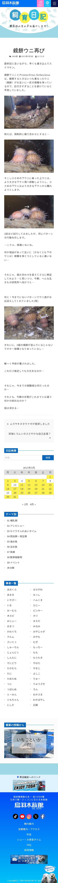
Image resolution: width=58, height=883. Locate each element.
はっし (36, 594)
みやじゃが (39, 631)
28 (43, 492)
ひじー (36, 605)
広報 (35, 705)
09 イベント (13, 562)
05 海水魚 (12, 541)
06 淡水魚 (12, 546)
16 (7, 488)
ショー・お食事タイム (29, 839)
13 (36, 484)
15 (50, 484)
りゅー (36, 678)
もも (35, 652)
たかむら (12, 668)
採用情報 (29, 850)
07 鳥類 (11, 552)
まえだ (36, 621)
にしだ (10, 705)
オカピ (10, 615)
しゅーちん (13, 647)
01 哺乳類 (12, 520)
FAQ (29, 844)
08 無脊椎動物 (14, 557)
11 (22, 484)
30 (7, 496)
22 (50, 488)
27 (36, 492)
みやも (36, 636)
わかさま (38, 694)
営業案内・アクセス (29, 829)
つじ (9, 684)
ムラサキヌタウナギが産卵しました (30, 423)
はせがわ (38, 589)
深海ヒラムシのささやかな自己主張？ (29, 433)
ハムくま (38, 600)
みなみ (36, 626)
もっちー (38, 647)
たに (9, 673)
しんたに (12, 657)
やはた (36, 663)
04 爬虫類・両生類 (17, 536)
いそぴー (12, 600)
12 (29, 484)
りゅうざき (39, 684)
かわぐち (12, 631)
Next (52, 744)
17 (15, 488)
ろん (35, 689)
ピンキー (38, 610)
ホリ (35, 615)
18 (22, 488)
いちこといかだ (28, 742)
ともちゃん (13, 699)
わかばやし (39, 699)
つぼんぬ (12, 689)
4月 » (33, 504)
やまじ (36, 668)
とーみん (12, 694)
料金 (29, 834)
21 (43, 488)
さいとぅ (12, 642)
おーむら (12, 610)
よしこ (36, 673)
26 (29, 492)
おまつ (10, 626)
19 (29, 488)
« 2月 (25, 504)
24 (15, 492)
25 (22, 492)
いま (9, 605)
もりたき (38, 657)
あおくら (12, 589)
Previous (2, 744)
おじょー (12, 621)
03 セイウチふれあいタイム (21, 531)
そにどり (12, 663)
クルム (10, 636)
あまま (10, 594)
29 (50, 492)
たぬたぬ (12, 678)
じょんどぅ (13, 652)
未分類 (15, 56)
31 (15, 496)
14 (43, 484)
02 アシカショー (15, 525)
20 (36, 488)
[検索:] (29, 457)
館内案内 (29, 823)
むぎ (35, 642)
